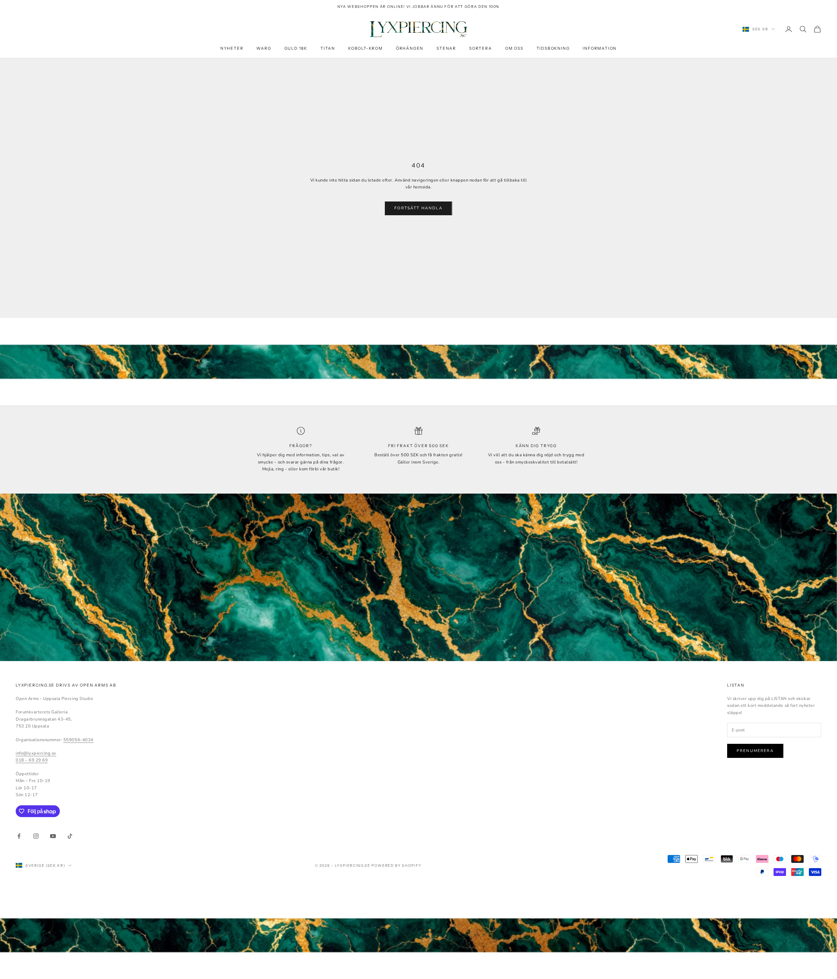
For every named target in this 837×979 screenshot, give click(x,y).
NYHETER (232, 48)
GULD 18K (295, 48)
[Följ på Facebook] (19, 836)
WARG (263, 48)
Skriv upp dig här (764, 950)
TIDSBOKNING (553, 48)
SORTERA (480, 48)
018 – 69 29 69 (32, 760)
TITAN (327, 48)
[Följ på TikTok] (70, 836)
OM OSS (514, 48)
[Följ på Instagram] (36, 836)
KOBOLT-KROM (365, 48)
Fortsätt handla (418, 208)
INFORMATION (600, 48)
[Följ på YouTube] (53, 836)
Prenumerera (755, 750)
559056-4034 (78, 740)
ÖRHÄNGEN (409, 48)
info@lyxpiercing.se (36, 753)
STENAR (446, 48)
